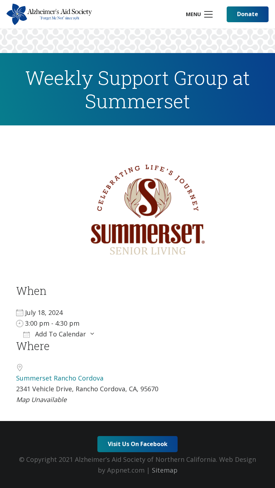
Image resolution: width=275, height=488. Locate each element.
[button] (199, 14)
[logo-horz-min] (49, 14)
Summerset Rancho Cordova (59, 378)
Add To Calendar (59, 334)
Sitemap (165, 470)
